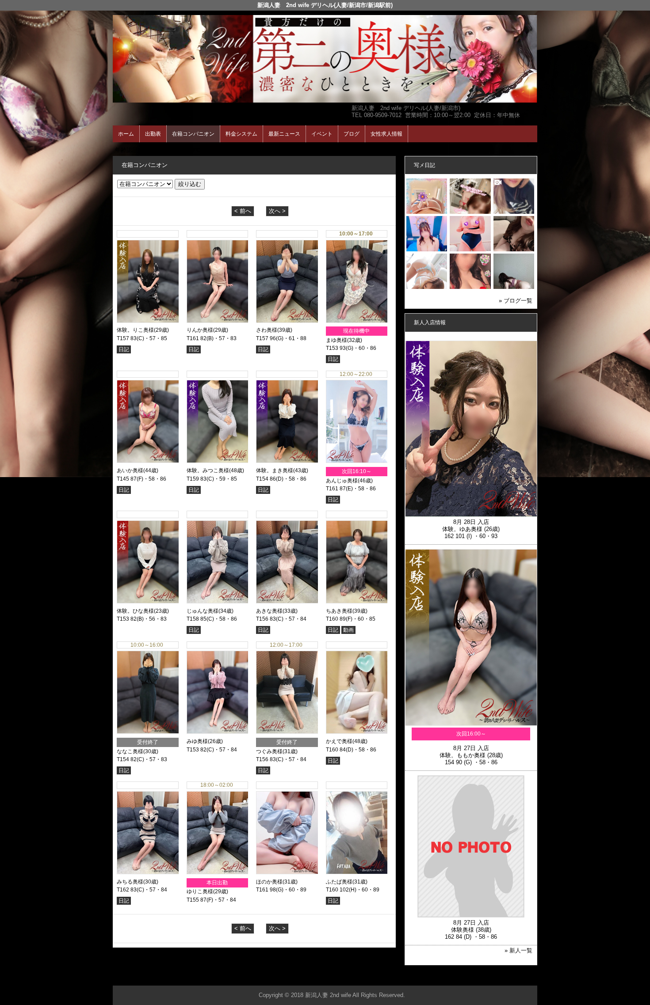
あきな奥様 (269, 611)
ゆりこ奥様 (200, 891)
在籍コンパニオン (193, 134)
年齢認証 (126, 150)
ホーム (126, 134)
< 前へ (242, 211)
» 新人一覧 (518, 950)
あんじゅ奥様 (342, 481)
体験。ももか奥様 (463, 755)
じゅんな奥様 (202, 611)
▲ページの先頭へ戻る (504, 977)
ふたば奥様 (339, 882)
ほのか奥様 (269, 882)
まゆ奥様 (336, 340)
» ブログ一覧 (515, 300)
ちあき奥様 (339, 611)
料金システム (241, 134)
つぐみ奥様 (269, 751)
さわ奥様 (266, 330)
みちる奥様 (130, 882)
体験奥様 (462, 929)
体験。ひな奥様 (135, 611)
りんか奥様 (200, 330)
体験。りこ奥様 (135, 330)
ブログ (351, 134)
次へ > (277, 211)
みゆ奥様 (197, 741)
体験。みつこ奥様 (208, 470)
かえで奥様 (339, 741)
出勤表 (153, 134)
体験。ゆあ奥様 (462, 529)
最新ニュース (284, 134)
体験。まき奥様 (274, 470)
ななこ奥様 (130, 751)
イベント (322, 134)
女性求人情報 (386, 134)
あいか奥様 (130, 470)
